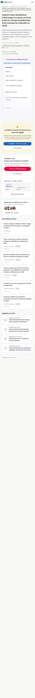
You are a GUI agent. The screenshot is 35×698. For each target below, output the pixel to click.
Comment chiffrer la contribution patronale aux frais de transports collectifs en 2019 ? (17, 299)
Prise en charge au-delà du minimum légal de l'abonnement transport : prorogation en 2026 (17, 226)
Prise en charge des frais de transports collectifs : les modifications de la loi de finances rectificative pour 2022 (16, 270)
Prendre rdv (11, 213)
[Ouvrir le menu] (32, 2)
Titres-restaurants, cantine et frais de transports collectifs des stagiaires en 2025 (15, 241)
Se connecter (17, 148)
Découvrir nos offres (17, 194)
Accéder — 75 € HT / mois (17, 144)
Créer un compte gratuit (17, 169)
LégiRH (21, 132)
